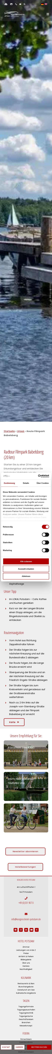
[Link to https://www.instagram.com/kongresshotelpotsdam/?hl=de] (21, 930)
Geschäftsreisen (26, 1019)
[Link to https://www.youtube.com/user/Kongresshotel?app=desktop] (31, 930)
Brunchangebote (26, 986)
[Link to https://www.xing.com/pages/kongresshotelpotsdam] (37, 930)
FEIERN (26, 1033)
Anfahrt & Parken (26, 956)
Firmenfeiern (26, 1039)
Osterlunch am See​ (26, 990)
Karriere (26, 966)
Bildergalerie (26, 959)
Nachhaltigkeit (26, 969)
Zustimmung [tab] (9, 483)
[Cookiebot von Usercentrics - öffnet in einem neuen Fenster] (38, 476)
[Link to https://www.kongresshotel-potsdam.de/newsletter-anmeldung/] (20, 4)
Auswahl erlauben (26, 569)
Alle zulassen (26, 561)
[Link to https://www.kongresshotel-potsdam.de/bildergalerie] (11, 4)
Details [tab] (26, 483)
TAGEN (26, 1001)
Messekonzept (26, 1025)
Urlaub (20, 431)
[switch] (45, 535)
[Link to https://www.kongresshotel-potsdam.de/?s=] (24, 4)
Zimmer (26, 947)
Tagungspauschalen (26, 1009)
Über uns (26, 963)
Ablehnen (26, 576)
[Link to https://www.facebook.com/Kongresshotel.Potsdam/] (15, 930)
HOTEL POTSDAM (26, 941)
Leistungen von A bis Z (26, 950)
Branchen (26, 1022)
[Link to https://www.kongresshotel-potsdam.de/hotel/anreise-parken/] (6, 4)
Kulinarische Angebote (26, 993)
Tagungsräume (26, 1016)
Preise (26, 953)
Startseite (9, 431)
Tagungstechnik (26, 1013)
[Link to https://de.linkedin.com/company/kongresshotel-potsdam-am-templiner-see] (26, 930)
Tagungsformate (26, 1006)
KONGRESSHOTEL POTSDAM (26, 879)
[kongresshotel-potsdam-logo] (14, 14)
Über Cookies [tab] (43, 483)
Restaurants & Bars (26, 983)
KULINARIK (26, 978)
